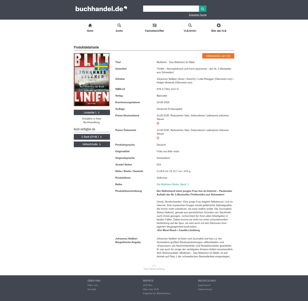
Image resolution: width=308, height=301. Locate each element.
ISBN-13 (120, 89)
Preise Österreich (125, 130)
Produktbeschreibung (128, 190)
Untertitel (121, 68)
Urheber (120, 78)
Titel (118, 62)
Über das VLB (150, 289)
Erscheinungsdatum (127, 102)
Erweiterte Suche (198, 15)
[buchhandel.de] (101, 9)
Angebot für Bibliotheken (156, 293)
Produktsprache (125, 144)
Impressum (204, 285)
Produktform (122, 177)
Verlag (119, 95)
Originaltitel (122, 151)
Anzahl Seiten (123, 164)
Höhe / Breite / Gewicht (129, 171)
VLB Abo (147, 285)
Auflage (120, 108)
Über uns (93, 285)
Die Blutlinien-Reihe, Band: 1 (173, 184)
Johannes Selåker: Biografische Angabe (128, 240)
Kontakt (92, 289)
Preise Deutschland (127, 115)
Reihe (118, 184)
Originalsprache (125, 157)
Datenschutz (205, 289)
